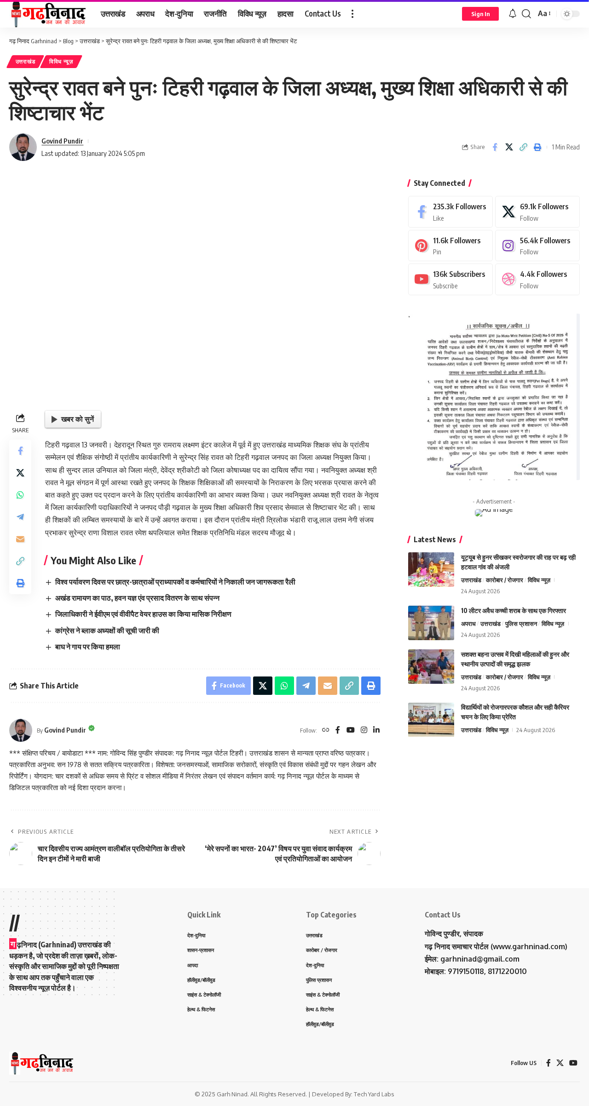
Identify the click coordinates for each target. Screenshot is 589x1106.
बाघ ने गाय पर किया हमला (87, 646)
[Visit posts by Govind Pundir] (23, 147)
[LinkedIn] (376, 730)
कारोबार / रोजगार (504, 580)
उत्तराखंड (25, 61)
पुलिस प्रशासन (521, 623)
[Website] (325, 730)
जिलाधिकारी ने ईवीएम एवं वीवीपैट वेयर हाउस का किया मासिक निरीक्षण (143, 614)
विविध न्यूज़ (61, 61)
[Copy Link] (523, 147)
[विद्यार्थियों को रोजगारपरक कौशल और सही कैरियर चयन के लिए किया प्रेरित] (431, 720)
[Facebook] (338, 730)
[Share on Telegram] (20, 517)
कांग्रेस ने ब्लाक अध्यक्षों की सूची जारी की (107, 630)
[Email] (20, 539)
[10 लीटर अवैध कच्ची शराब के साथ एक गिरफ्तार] (431, 623)
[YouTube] (351, 730)
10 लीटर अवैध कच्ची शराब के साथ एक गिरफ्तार (513, 610)
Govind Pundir (62, 141)
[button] (352, 14)
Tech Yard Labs (374, 1094)
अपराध (468, 623)
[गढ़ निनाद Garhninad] (47, 14)
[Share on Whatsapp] (20, 495)
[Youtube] (450, 279)
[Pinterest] (450, 246)
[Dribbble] (537, 279)
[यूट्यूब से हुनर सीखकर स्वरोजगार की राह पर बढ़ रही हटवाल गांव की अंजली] (431, 569)
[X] (537, 212)
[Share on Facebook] (494, 147)
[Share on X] (508, 147)
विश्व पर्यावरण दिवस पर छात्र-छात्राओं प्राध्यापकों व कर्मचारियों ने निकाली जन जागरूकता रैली (175, 581)
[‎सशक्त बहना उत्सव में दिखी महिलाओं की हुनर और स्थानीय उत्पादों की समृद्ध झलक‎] (431, 666)
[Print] (537, 147)
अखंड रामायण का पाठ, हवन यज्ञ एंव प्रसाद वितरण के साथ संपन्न (137, 597)
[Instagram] (364, 730)
